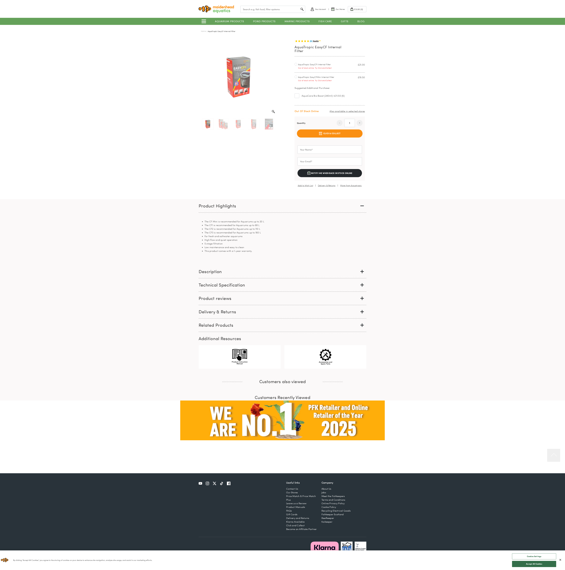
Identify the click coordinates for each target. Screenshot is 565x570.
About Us (326, 488)
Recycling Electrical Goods (336, 510)
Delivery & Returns (326, 186)
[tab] (282, 206)
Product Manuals (295, 507)
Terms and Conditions (333, 499)
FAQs (289, 510)
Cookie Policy (328, 507)
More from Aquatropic (351, 186)
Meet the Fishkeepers (333, 496)
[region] (282, 560)
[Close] (560, 560)
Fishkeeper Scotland (332, 514)
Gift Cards (291, 514)
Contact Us (292, 488)
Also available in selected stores (347, 111)
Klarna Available (295, 521)
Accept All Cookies (534, 563)
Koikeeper (326, 521)
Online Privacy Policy (333, 503)
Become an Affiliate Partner (301, 529)
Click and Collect (295, 525)
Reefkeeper (327, 518)
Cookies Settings (534, 556)
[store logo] (216, 9)
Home (203, 31)
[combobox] (272, 9)
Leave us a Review (296, 503)
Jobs (323, 492)
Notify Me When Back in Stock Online (331, 173)
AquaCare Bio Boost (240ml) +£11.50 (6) (323, 95)
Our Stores (292, 492)
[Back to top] (553, 455)
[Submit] (302, 9)
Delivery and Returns (297, 518)
